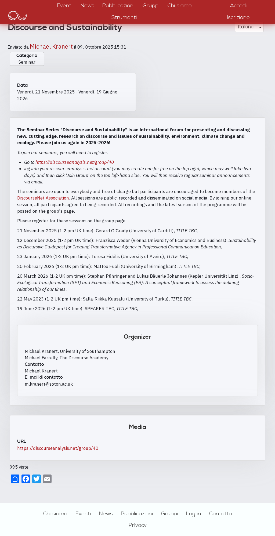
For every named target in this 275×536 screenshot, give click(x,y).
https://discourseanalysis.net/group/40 (74, 162)
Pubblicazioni (137, 513)
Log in (193, 513)
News (106, 513)
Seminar (27, 62)
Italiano (246, 27)
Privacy (138, 525)
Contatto (220, 513)
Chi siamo (55, 513)
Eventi (83, 513)
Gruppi (169, 513)
